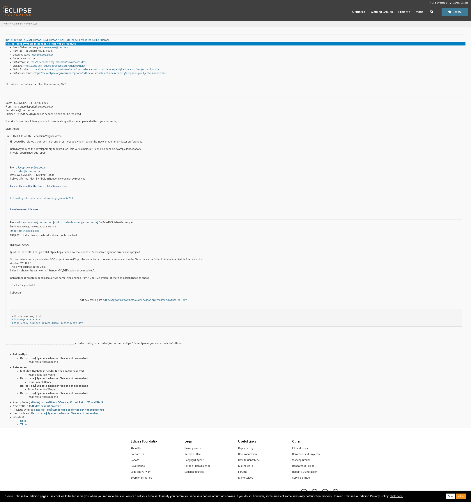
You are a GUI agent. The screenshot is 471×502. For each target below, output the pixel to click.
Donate (457, 12)
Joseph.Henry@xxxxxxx (31, 167)
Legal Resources (194, 471)
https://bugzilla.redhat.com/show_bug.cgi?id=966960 (42, 198)
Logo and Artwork (141, 471)
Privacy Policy (193, 448)
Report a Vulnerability (304, 471)
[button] (433, 12)
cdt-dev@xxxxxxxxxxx (40, 54)
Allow (461, 496)
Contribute (17, 23)
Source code (31, 23)
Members (358, 12)
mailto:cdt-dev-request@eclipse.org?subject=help (54, 65)
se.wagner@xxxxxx (55, 47)
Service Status (301, 477)
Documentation (247, 454)
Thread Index (86, 39)
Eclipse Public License (197, 465)
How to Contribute (249, 460)
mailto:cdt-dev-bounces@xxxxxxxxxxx (75, 222)
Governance (138, 465)
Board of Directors (141, 477)
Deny (450, 496)
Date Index (71, 39)
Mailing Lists (245, 465)
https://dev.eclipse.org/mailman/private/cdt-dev (57, 62)
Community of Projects (306, 454)
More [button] (419, 12)
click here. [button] (396, 496)
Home (5, 23)
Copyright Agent (194, 460)
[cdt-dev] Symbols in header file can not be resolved (52, 371)
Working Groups (382, 12)
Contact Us (137, 454)
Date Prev (12, 39)
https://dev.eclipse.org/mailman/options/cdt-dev (63, 73)
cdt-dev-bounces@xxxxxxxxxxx (35, 222)
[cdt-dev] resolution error (45, 406)
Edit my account (439, 3)
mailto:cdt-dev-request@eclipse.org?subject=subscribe (126, 69)
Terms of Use (193, 454)
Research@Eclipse (303, 465)
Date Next (25, 39)
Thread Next (56, 39)
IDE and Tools (300, 448)
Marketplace (245, 477)
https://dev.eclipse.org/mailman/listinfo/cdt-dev (59, 69)
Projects (404, 12)
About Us (136, 448)
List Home (102, 39)
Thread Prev (40, 39)
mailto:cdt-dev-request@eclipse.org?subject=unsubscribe (130, 73)
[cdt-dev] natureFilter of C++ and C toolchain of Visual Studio (67, 402)
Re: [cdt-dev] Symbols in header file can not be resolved (54, 358)
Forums (242, 471)
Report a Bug (246, 448)
